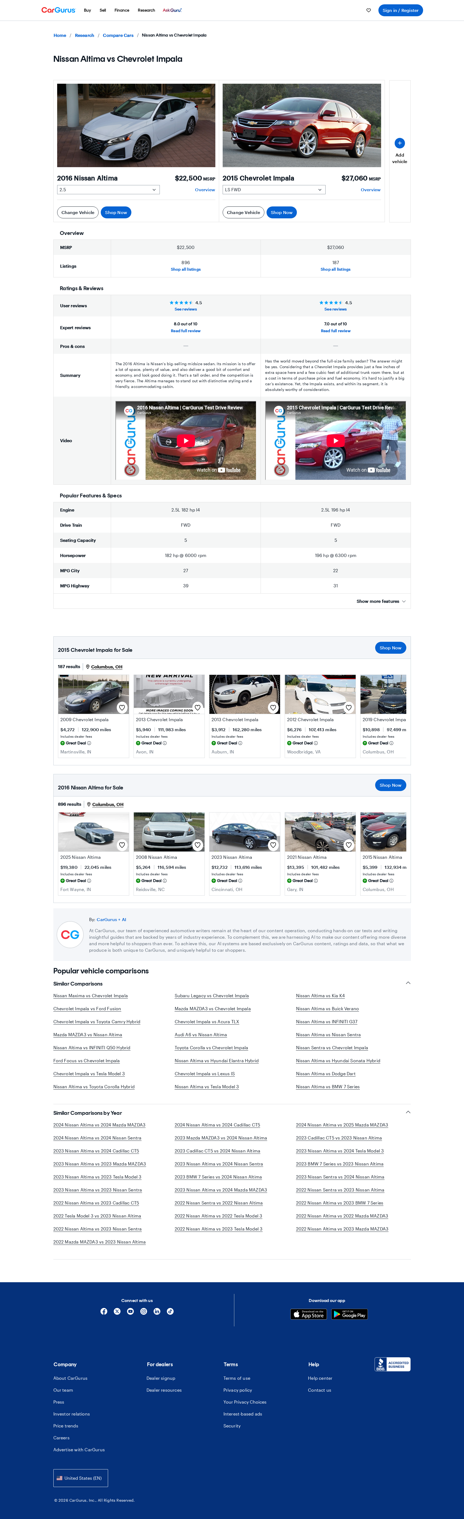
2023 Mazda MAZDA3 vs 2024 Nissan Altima (221, 1137)
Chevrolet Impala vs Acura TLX (207, 1021)
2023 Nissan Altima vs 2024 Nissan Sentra (219, 1163)
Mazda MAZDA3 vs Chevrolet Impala (213, 1008)
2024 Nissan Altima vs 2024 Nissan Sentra (97, 1137)
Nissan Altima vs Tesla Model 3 (207, 1086)
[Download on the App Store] (308, 1315)
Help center (320, 1378)
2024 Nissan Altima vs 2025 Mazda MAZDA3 (342, 1124)
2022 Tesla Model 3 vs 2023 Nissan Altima (97, 1215)
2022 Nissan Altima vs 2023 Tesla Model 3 (219, 1228)
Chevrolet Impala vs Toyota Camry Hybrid (97, 1021)
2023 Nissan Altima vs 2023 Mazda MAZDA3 (99, 1163)
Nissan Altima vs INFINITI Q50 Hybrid (92, 1047)
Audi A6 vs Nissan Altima (201, 1034)
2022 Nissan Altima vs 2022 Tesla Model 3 (218, 1215)
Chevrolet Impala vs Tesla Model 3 (89, 1073)
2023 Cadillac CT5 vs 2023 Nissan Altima (339, 1137)
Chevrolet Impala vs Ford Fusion (87, 1008)
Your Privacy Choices (245, 1401)
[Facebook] (103, 1313)
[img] (89, 743)
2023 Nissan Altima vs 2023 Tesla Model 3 (97, 1176)
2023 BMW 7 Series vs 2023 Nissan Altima (340, 1163)
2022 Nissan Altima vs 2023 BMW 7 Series (340, 1202)
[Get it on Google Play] (349, 1315)
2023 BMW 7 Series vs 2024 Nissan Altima (218, 1176)
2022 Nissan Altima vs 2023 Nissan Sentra (97, 1228)
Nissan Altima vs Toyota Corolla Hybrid (94, 1086)
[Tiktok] (170, 1313)
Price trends (65, 1425)
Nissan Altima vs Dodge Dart (326, 1073)
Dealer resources (164, 1389)
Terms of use (236, 1378)
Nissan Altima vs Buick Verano (327, 1008)
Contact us (319, 1389)
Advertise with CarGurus (79, 1449)
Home (60, 35)
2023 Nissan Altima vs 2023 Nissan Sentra (97, 1189)
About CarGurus (70, 1378)
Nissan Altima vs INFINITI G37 (327, 1021)
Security (232, 1425)
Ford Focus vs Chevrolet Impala (86, 1060)
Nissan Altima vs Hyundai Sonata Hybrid (338, 1060)
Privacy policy (237, 1389)
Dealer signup (161, 1378)
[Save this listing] (122, 708)
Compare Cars (118, 35)
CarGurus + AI (111, 919)
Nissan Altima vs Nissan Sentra (328, 1034)
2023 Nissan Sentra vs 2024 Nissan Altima (340, 1176)
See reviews (186, 309)
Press (58, 1401)
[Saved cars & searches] (368, 10)
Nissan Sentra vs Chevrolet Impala (332, 1047)
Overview (205, 189)
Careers (61, 1437)
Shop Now (116, 212)
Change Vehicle (78, 212)
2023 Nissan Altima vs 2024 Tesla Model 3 (340, 1150)
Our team (63, 1389)
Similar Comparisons (78, 983)
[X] (117, 1313)
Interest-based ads (242, 1413)
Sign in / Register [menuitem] (401, 10)
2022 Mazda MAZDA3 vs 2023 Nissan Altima (99, 1241)
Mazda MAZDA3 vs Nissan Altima (87, 1034)
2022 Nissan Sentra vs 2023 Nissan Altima (340, 1189)
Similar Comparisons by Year (87, 1113)
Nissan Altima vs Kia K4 (320, 995)
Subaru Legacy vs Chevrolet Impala (212, 995)
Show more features (378, 601)
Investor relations (71, 1413)
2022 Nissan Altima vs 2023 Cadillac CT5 (96, 1202)
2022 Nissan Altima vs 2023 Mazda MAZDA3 (342, 1228)
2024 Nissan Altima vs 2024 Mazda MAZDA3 (99, 1124)
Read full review (185, 330)
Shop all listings (186, 269)
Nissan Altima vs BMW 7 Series (328, 1086)
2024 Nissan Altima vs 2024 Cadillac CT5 (217, 1124)
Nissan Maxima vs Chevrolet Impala (90, 995)
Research (85, 35)
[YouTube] (130, 1313)
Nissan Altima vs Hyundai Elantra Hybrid (217, 1060)
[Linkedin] (157, 1313)
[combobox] (80, 1478)
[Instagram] (143, 1313)
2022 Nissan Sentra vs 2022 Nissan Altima (219, 1202)
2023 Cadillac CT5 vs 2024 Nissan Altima (218, 1150)
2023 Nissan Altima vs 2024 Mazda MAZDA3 (221, 1189)
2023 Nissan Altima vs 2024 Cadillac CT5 (96, 1150)
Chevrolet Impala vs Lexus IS (205, 1073)
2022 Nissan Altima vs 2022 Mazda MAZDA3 (342, 1215)
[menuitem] (87, 10)
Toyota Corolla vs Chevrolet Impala (211, 1047)
